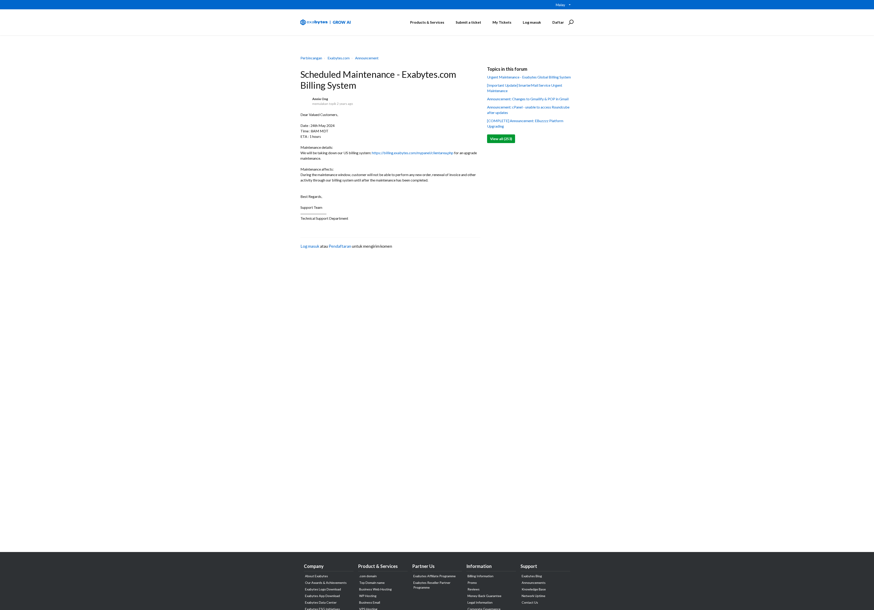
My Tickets (502, 22)
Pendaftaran (340, 246)
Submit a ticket (468, 22)
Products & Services (427, 22)
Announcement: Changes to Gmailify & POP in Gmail (528, 99)
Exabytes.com (339, 58)
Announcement (367, 58)
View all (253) (501, 138)
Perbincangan (311, 58)
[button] (570, 22)
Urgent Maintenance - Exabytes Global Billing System (529, 77)
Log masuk (309, 246)
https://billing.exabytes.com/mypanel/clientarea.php (412, 153)
